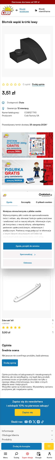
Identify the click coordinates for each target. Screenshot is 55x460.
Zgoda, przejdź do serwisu (27, 246)
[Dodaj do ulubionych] (49, 446)
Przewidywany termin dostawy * (24, 125)
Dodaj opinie (38, 84)
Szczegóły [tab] (25, 202)
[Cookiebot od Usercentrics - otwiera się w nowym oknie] (39, 195)
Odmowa (28, 263)
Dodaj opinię (10, 363)
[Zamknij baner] (51, 195)
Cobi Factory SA (31, 115)
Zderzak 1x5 (8, 320)
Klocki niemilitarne (44, 10)
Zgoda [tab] (9, 202)
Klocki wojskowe (24, 10)
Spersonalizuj (26, 254)
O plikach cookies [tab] (44, 202)
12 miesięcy (23, 108)
